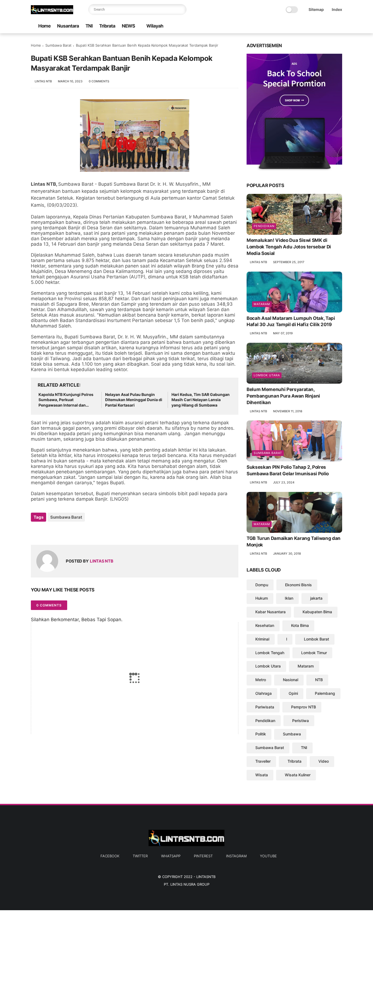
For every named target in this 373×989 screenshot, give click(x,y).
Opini (293, 693)
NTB (319, 679)
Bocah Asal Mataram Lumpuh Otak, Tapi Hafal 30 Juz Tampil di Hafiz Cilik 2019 (291, 321)
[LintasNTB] (52, 12)
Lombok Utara (267, 375)
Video (323, 761)
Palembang (325, 693)
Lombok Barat (316, 639)
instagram (236, 856)
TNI (89, 26)
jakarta (316, 598)
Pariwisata (264, 707)
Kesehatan (264, 625)
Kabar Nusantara (270, 611)
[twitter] (304, 26)
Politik (260, 734)
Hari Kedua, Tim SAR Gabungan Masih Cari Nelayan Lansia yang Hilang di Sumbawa (200, 399)
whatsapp (170, 856)
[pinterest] (321, 26)
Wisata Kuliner (297, 774)
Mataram (262, 304)
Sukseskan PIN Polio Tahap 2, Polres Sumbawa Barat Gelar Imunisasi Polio (288, 470)
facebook (109, 856)
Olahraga (263, 693)
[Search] (181, 9)
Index (337, 9)
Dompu (261, 584)
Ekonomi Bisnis (298, 584)
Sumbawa (292, 734)
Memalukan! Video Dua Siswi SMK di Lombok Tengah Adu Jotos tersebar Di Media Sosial (289, 247)
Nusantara (68, 26)
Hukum (261, 598)
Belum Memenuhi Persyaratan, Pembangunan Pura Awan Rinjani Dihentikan (283, 396)
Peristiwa (300, 720)
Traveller (263, 761)
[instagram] (330, 26)
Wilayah (154, 26)
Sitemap (316, 9)
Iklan (289, 598)
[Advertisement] (164, 948)
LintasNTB (205, 876)
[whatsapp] (313, 26)
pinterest (203, 856)
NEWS (128, 26)
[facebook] (295, 26)
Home (44, 26)
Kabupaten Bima (317, 611)
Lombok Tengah (269, 652)
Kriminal (262, 639)
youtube (268, 856)
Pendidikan (264, 226)
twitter (140, 856)
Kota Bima (300, 625)
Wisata (261, 774)
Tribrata (107, 26)
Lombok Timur (314, 652)
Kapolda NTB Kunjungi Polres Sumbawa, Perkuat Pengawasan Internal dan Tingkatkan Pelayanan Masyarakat (66, 400)
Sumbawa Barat (58, 45)
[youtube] (339, 26)
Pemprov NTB (303, 707)
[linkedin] (79, 532)
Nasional (290, 679)
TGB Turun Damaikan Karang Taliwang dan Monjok (294, 542)
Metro (260, 679)
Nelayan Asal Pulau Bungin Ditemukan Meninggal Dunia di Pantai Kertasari (133, 399)
